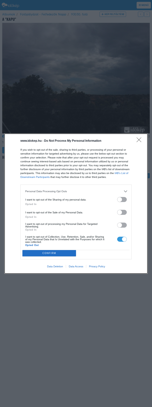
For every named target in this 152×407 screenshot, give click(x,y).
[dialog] (76, 203)
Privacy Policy (97, 266)
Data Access (76, 266)
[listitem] (76, 191)
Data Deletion (55, 266)
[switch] (122, 199)
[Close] (140, 141)
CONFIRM (49, 253)
